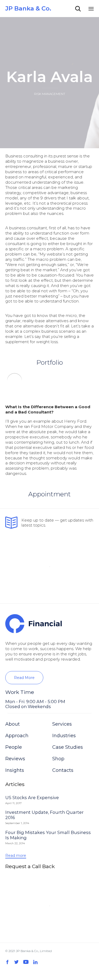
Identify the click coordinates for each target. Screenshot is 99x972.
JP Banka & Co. (28, 8)
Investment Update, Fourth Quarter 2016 (44, 815)
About (12, 724)
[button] (24, 677)
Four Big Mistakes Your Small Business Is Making (48, 835)
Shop (58, 759)
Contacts (62, 770)
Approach (17, 736)
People (13, 747)
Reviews (15, 759)
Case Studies (67, 747)
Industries (64, 736)
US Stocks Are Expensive (32, 797)
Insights (14, 770)
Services (62, 724)
